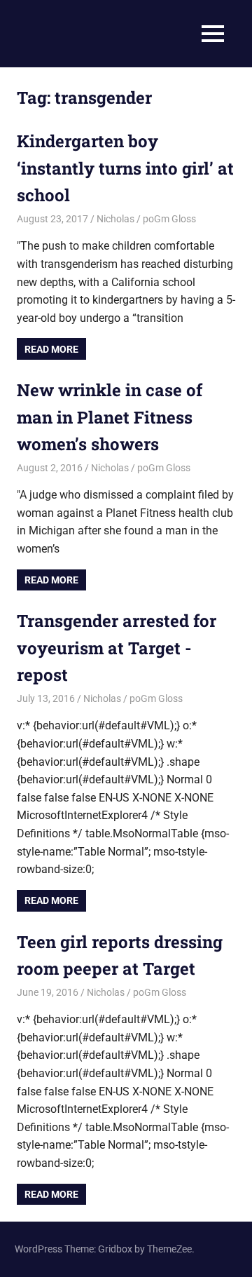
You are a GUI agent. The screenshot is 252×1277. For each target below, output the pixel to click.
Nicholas (115, 218)
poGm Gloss (169, 218)
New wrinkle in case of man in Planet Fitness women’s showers (109, 417)
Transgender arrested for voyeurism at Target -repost (116, 647)
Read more (51, 349)
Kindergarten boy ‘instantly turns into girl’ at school (125, 168)
